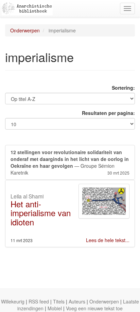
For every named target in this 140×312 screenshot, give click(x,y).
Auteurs (77, 301)
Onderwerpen (25, 30)
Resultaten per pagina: (108, 112)
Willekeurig (12, 301)
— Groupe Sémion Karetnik (70, 162)
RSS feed (39, 301)
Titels (59, 301)
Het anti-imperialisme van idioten (41, 213)
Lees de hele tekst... (107, 240)
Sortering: (123, 87)
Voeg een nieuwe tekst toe (94, 308)
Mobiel (55, 308)
